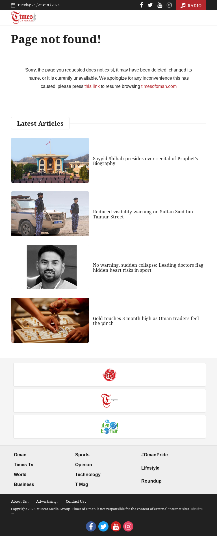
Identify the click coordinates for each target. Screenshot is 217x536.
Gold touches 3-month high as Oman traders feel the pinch (146, 321)
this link (92, 86)
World (20, 474)
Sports (82, 454)
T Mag (81, 484)
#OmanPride (154, 454)
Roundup (151, 481)
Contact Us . (76, 501)
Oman (20, 454)
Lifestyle (150, 468)
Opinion (83, 464)
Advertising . (47, 501)
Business (24, 484)
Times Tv (23, 464)
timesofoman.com (159, 86)
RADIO (193, 5)
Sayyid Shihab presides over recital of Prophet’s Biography (145, 161)
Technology (88, 474)
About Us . (20, 501)
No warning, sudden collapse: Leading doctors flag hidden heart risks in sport (148, 267)
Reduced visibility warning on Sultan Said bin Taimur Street (143, 214)
